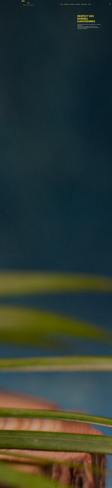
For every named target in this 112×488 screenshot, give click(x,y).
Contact (89, 4)
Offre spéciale (72, 4)
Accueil (61, 4)
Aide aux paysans (84, 4)
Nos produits (66, 4)
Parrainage (78, 4)
